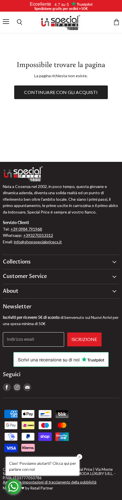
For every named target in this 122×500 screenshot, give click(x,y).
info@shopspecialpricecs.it (38, 241)
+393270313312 (38, 235)
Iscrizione (84, 339)
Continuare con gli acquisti (61, 92)
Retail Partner (41, 488)
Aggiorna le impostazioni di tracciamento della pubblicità (49, 482)
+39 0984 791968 (26, 229)
